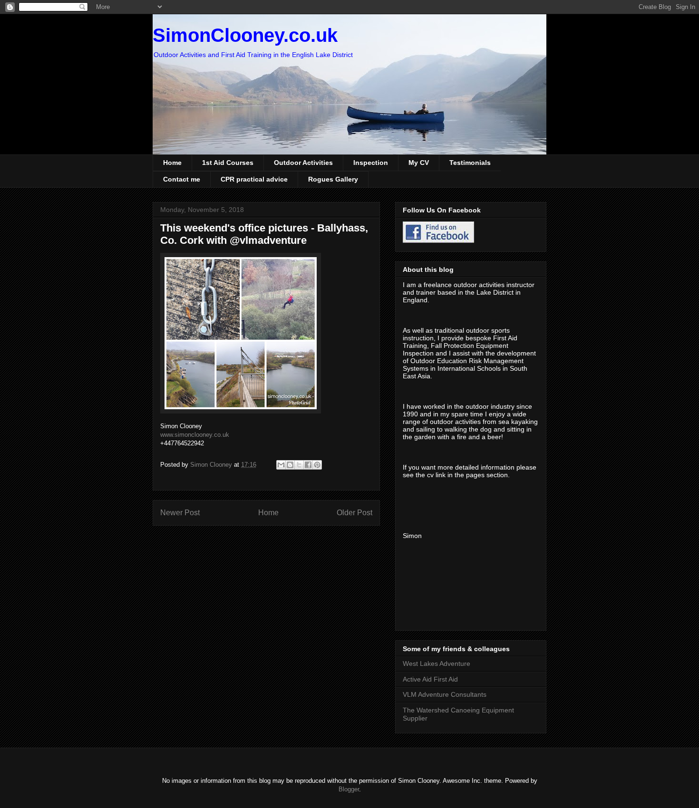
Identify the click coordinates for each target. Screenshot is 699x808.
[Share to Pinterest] (317, 465)
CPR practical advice (254, 179)
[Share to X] (299, 465)
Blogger (349, 789)
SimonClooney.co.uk (245, 35)
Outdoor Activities (303, 162)
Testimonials (470, 162)
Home (172, 162)
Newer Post (180, 513)
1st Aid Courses (227, 162)
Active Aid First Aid (430, 679)
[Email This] (281, 465)
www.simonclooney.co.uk (194, 434)
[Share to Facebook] (308, 465)
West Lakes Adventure (436, 663)
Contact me (181, 179)
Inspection (370, 162)
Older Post (354, 513)
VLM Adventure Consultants (444, 694)
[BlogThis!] (290, 465)
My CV (418, 162)
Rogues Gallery (333, 179)
